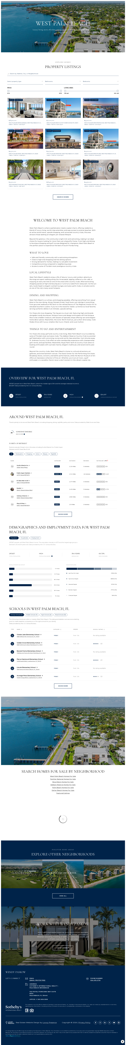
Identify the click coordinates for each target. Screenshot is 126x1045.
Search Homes (63, 197)
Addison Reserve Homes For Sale (63, 785)
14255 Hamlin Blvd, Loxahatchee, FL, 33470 (29, 661)
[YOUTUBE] (114, 1022)
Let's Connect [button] (63, 948)
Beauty (46, 454)
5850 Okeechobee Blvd (24, 498)
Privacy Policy (84, 1023)
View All (63, 896)
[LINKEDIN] (105, 1022)
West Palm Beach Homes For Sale (63, 776)
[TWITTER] (109, 1022)
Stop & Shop (21, 503)
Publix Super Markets (23, 473)
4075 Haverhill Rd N (23, 475)
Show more (63, 514)
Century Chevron (22, 496)
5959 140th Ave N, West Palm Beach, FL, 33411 (29, 645)
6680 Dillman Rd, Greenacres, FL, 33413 (28, 636)
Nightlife (54, 454)
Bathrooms (49, 81)
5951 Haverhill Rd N (23, 505)
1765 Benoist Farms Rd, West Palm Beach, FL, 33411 (31, 653)
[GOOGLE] (118, 1022)
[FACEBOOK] (95, 1022)
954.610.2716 (95, 980)
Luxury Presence (50, 1023)
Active (38, 454)
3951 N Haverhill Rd (23, 482)
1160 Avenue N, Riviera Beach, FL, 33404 (28, 669)
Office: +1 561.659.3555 (39, 999)
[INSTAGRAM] (100, 1022)
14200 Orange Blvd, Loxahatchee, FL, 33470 (29, 677)
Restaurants (20, 454)
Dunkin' (19, 488)
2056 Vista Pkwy (22, 467)
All (12, 454)
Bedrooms (86, 81)
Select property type (14, 81)
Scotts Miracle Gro (22, 465)
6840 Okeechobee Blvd (24, 490)
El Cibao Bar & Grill (22, 480)
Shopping (30, 454)
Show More (63, 686)
